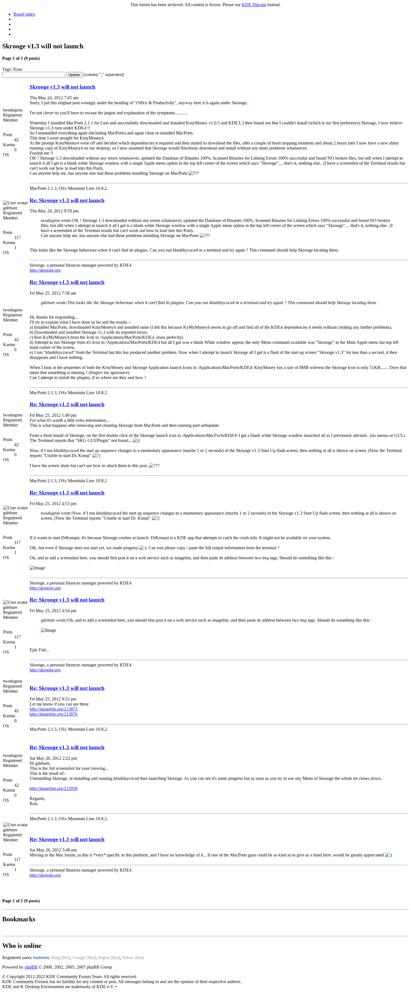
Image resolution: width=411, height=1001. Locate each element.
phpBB (31, 967)
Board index (24, 14)
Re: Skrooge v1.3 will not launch (67, 200)
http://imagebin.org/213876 (53, 714)
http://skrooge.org (45, 270)
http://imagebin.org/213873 (53, 709)
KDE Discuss (254, 4)
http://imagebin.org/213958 (53, 788)
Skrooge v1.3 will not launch (62, 87)
